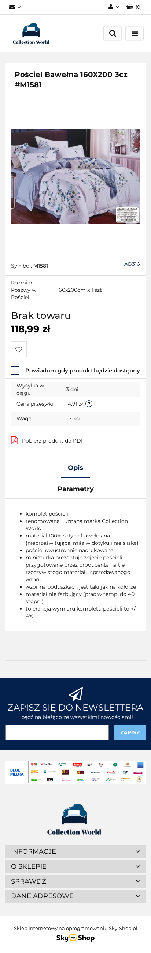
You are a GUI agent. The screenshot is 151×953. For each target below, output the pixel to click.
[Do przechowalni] (19, 349)
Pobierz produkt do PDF (53, 440)
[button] (134, 7)
